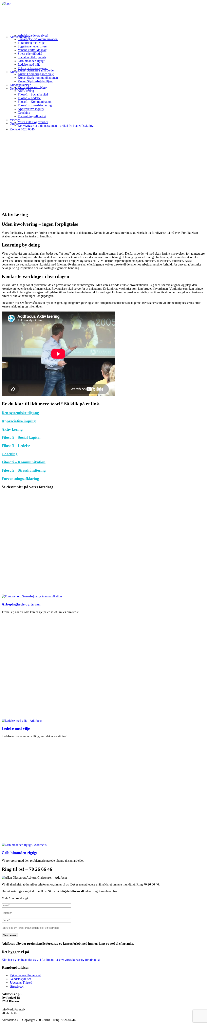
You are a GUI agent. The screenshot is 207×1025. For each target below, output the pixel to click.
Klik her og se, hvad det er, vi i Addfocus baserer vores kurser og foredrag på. (51, 959)
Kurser (14, 71)
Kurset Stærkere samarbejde (36, 70)
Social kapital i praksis (32, 57)
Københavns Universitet (25, 975)
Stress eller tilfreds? (30, 53)
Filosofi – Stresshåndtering (35, 105)
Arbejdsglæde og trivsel (33, 35)
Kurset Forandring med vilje (36, 74)
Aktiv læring (26, 90)
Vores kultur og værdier (33, 122)
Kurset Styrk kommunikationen (38, 77)
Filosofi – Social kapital (33, 94)
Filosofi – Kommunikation (35, 101)
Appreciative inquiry (31, 109)
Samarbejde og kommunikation (38, 39)
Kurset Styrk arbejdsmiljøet (35, 81)
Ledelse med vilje (29, 64)
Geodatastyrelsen (21, 979)
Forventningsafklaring (32, 116)
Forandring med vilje (31, 42)
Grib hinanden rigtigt (31, 61)
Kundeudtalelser (20, 85)
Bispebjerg (16, 986)
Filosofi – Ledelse (29, 98)
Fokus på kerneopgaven (33, 68)
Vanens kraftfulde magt (32, 50)
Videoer (15, 120)
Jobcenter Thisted (21, 982)
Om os (14, 123)
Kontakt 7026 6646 (22, 129)
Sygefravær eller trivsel (32, 46)
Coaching (24, 112)
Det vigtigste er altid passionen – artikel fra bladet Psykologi (56, 125)
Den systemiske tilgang (32, 87)
